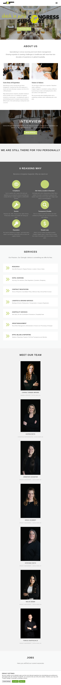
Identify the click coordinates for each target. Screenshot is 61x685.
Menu (56, 3)
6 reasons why (24, 29)
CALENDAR (38, 29)
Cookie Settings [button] (6, 681)
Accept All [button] (15, 681)
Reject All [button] (22, 681)
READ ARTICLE (30, 132)
